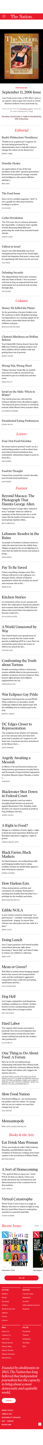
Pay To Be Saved (14, 567)
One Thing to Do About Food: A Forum (20, 1055)
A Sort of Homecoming (20, 1169)
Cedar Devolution (12, 218)
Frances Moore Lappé (10, 842)
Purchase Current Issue (11, 116)
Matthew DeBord (8, 1159)
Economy (5, 1301)
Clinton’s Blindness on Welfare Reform (20, 338)
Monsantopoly (13, 1121)
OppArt (5, 1313)
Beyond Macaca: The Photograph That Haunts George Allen (18, 500)
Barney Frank (7, 154)
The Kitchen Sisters (9, 617)
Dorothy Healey (11, 163)
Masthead (26, 1297)
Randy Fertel (7, 930)
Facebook (26, 1331)
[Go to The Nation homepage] (21, 16)
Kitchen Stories (14, 597)
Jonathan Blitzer (8, 684)
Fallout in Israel (11, 246)
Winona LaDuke (21, 1080)
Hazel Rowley (7, 1189)
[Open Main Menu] (4, 16)
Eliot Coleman (15, 1078)
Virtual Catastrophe (17, 1199)
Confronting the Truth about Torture (19, 662)
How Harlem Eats (15, 883)
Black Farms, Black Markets (16, 854)
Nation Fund (6, 1425)
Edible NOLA (12, 910)
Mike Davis (6, 184)
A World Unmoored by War (19, 629)
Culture (5, 1305)
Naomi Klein (6, 587)
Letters (4, 1320)
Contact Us (6, 1335)
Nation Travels (7, 1350)
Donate (9, 1400)
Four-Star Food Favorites (16, 441)
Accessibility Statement (11, 1418)
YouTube (26, 1343)
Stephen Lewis (7, 650)
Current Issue (28, 1294)
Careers (10, 1421)
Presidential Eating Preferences (20, 421)
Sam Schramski (8, 748)
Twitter (26, 1335)
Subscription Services (31, 1305)
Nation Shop (7, 1346)
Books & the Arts (8, 1309)
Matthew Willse (20, 1126)
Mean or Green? (14, 967)
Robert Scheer (7, 356)
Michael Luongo (8, 714)
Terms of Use (7, 1414)
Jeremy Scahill (8, 815)
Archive (26, 1301)
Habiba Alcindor (8, 873)
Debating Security (12, 272)
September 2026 (8, 1270)
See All (21, 1278)
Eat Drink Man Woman (20, 1142)
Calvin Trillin (7, 424)
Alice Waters (7, 1111)
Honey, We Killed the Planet (18, 308)
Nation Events (7, 1343)
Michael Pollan (8, 1084)
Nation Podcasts (8, 1354)
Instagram (27, 1339)
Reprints (26, 1309)
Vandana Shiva (30, 1078)
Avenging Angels (26, 109)
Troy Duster (16, 1082)
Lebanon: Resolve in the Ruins (20, 535)
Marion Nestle (23, 1084)
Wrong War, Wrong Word (17, 365)
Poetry (4, 1316)
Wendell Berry (29, 1082)
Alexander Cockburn (10, 411)
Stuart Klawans (8, 1216)
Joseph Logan (7, 237)
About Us (5, 1331)
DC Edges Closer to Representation (17, 726)
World (4, 1297)
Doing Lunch (12, 940)
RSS (24, 1346)
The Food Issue (11, 193)
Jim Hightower (7, 1077)
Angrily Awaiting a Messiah (16, 760)
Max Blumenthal (8, 523)
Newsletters (6, 1358)
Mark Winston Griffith (11, 900)
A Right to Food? (15, 825)
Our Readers (6, 461)
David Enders (7, 557)
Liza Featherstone (9, 986)
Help (3, 1421)
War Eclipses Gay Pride (20, 694)
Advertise (5, 1339)
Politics (5, 1294)
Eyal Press (6, 263)
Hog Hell (9, 996)
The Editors (6, 208)
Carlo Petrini (7, 1080)
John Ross (6, 781)
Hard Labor (11, 1023)
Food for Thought (12, 471)
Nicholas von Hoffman (11, 327)
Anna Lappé (6, 957)
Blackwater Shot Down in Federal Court (19, 793)
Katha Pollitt (7, 382)
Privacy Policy (7, 1410)
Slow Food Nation (16, 1094)
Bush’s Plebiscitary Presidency (20, 137)
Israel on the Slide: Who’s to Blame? (18, 393)
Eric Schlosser (8, 1013)
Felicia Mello (7, 1043)
